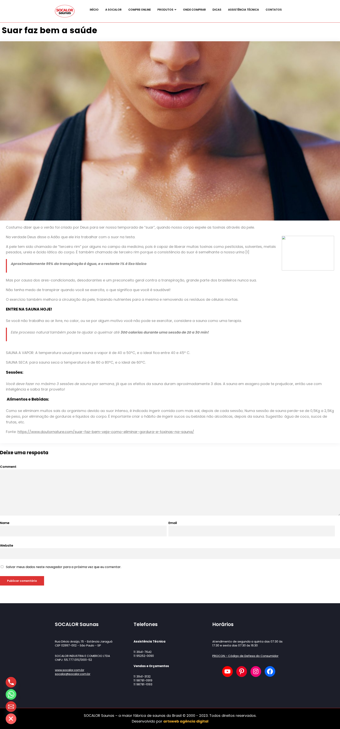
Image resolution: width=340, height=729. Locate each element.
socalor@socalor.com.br (72, 674)
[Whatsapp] (11, 694)
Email (172, 523)
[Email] (11, 706)
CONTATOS (274, 10)
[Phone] (11, 682)
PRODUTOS (165, 10)
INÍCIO (94, 10)
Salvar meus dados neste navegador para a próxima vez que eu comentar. (63, 567)
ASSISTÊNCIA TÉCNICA (243, 10)
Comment (8, 466)
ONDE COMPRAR (194, 10)
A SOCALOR (113, 10)
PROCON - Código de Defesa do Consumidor (245, 656)
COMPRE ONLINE (139, 10)
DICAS (217, 10)
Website (6, 545)
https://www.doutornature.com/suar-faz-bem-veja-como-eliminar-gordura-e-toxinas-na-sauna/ (106, 431)
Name (4, 523)
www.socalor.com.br (69, 670)
